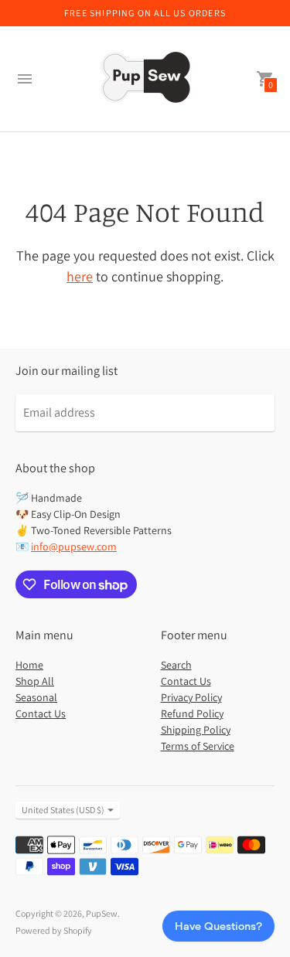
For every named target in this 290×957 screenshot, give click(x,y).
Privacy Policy (191, 697)
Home (29, 665)
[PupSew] (145, 79)
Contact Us (40, 713)
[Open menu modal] (24, 79)
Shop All (34, 681)
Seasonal (36, 697)
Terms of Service (197, 746)
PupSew (102, 913)
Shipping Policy (195, 730)
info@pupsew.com (74, 546)
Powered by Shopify (53, 930)
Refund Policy (192, 713)
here (80, 276)
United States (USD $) (63, 810)
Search (176, 665)
